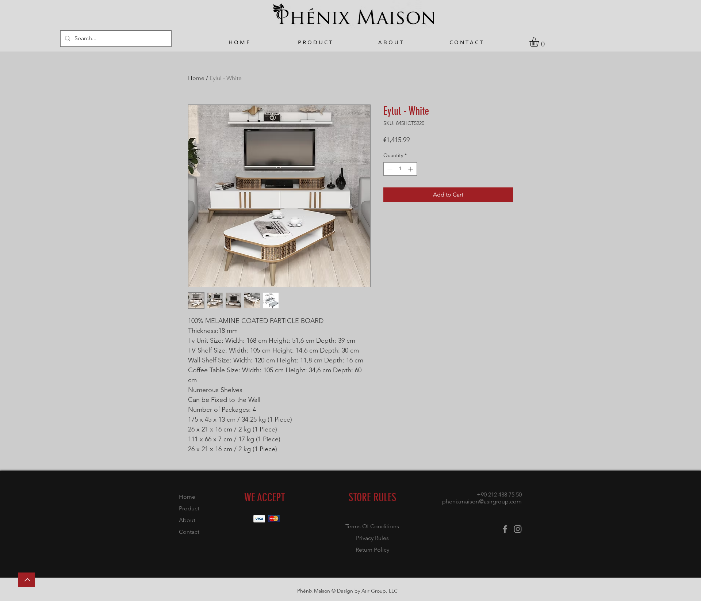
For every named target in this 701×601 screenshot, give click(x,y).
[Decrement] (389, 169)
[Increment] (411, 169)
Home (196, 78)
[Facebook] (505, 529)
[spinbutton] (400, 169)
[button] (539, 42)
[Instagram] (518, 529)
